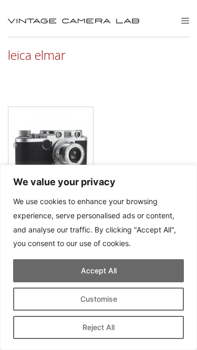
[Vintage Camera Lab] (73, 21)
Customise (98, 298)
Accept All (99, 270)
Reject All (98, 327)
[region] (98, 257)
